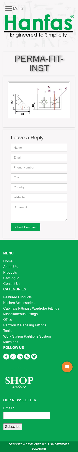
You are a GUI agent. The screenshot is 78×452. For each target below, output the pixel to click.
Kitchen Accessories (18, 303)
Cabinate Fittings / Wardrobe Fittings (31, 308)
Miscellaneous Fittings (20, 314)
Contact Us (11, 283)
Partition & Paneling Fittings (24, 325)
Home (8, 261)
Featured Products (17, 297)
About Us (10, 267)
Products (10, 272)
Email (8, 408)
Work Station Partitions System (27, 336)
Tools (7, 331)
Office (7, 319)
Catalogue (11, 278)
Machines (10, 342)
